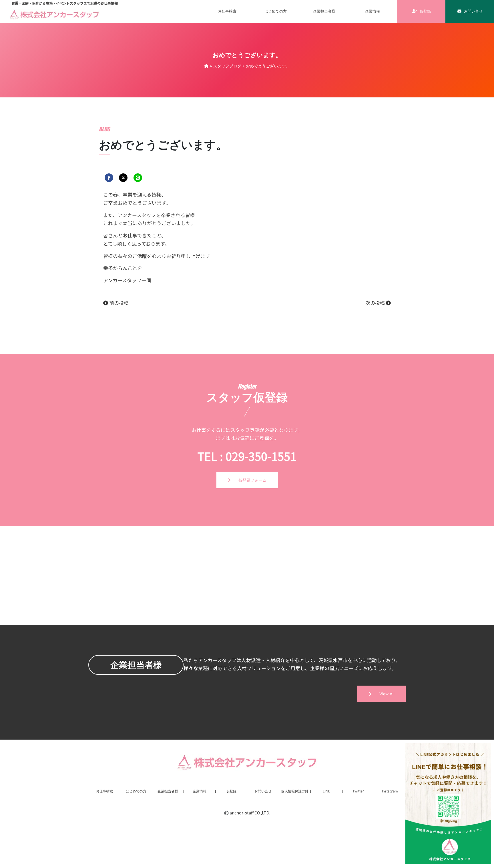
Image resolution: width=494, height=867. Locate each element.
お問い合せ (473, 11)
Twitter (358, 791)
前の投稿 (118, 302)
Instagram (390, 791)
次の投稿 (375, 302)
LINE (326, 791)
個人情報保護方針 (294, 791)
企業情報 (199, 791)
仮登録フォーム (248, 480)
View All (382, 693)
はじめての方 (275, 11)
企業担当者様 (324, 11)
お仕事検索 (227, 11)
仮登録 (425, 11)
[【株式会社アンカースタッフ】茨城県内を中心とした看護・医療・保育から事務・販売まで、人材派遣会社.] (206, 65)
